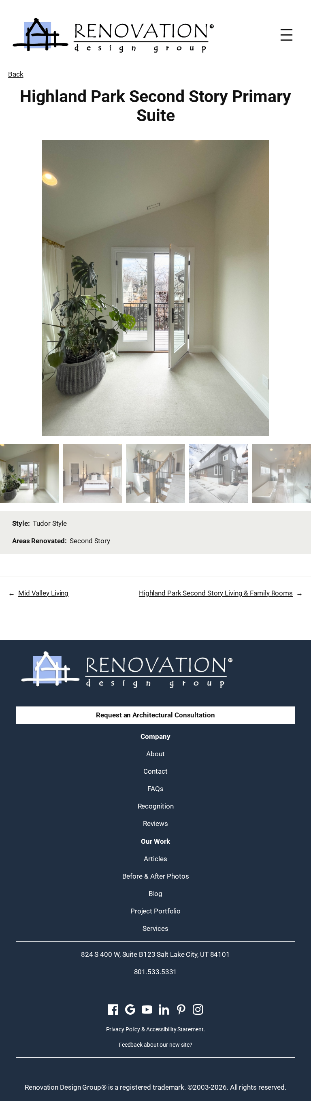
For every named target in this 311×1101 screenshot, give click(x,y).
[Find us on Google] (130, 1010)
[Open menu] (286, 35)
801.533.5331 (155, 972)
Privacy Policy (123, 1029)
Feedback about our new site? (155, 1044)
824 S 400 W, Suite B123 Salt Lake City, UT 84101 (155, 954)
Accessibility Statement (175, 1029)
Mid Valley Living (43, 593)
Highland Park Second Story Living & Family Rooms (216, 593)
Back (15, 74)
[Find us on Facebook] (113, 1010)
